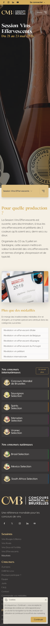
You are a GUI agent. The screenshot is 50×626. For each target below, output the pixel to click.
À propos (6, 567)
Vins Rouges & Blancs (11, 539)
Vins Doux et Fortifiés (11, 547)
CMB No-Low (8, 571)
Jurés (4, 583)
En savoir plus (42, 371)
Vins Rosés (6, 543)
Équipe (5, 579)
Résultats (6, 556)
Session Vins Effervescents (16, 191)
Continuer (38, 620)
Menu (39, 12)
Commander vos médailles (14, 596)
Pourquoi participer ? (11, 575)
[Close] (45, 600)
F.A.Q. (4, 587)
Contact (5, 592)
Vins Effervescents (10, 552)
